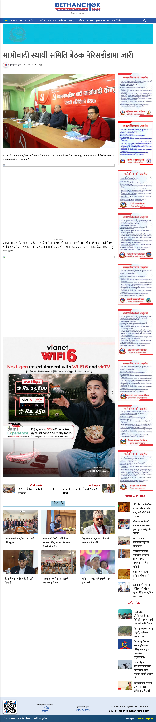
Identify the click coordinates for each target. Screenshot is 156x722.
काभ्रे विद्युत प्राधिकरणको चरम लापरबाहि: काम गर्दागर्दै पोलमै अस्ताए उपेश (143, 670)
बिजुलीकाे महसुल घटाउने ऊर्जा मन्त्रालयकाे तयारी (95, 541)
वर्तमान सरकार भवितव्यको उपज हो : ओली (96, 581)
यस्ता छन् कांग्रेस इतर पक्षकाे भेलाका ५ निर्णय (55, 581)
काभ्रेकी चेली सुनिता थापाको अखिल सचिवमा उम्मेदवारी (143, 687)
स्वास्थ (90, 20)
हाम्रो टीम (45, 711)
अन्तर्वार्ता (52, 20)
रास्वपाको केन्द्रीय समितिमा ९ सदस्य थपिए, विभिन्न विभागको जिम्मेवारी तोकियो (56, 542)
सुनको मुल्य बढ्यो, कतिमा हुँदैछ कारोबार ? (142, 576)
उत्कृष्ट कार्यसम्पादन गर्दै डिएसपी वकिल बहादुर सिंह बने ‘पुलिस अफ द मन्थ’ (143, 591)
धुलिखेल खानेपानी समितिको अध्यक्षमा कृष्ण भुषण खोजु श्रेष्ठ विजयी (142, 527)
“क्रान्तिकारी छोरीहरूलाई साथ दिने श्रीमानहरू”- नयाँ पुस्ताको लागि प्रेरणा (143, 618)
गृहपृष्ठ (14, 20)
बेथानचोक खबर (15, 65)
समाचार (23, 20)
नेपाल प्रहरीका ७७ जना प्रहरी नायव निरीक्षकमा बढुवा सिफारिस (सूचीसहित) (142, 649)
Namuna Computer (145, 718)
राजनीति (41, 20)
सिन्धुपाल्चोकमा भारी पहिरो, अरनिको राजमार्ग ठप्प (143, 633)
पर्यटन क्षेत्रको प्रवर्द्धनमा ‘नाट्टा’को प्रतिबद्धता (19, 541)
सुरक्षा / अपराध (102, 20)
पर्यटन (32, 20)
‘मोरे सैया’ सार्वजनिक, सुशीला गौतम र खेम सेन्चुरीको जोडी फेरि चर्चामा (142, 511)
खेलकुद (72, 20)
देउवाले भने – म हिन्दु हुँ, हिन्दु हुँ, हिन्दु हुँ (19, 581)
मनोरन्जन (62, 20)
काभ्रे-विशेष (116, 20)
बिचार (81, 20)
